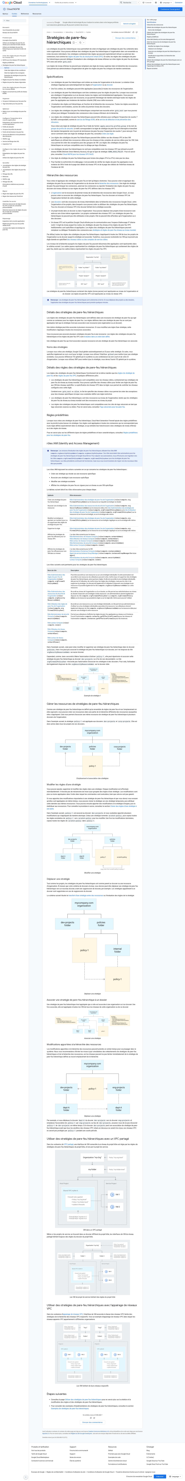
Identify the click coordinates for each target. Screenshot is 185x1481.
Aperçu (5, 14)
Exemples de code (114, 1457)
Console (148, 3)
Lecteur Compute (76, 560)
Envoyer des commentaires (126, 38)
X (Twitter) (150, 1457)
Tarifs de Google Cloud (39, 1454)
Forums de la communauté (79, 1450)
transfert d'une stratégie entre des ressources (86, 896)
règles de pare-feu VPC (67, 376)
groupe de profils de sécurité (62, 129)
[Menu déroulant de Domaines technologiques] (50, 2)
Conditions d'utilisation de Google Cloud (100, 1472)
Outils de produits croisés (64, 3)
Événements (151, 1454)
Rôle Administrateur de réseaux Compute (84, 536)
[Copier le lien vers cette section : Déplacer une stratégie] (72, 879)
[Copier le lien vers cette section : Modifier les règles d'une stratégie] (83, 784)
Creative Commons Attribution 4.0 (98, 1431)
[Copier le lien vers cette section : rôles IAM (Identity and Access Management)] (101, 443)
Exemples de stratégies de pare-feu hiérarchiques (70, 1409)
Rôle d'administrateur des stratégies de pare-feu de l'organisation (92, 500)
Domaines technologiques (38, 3)
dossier (110, 85)
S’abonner (160, 1476)
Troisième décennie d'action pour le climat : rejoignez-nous (135, 1472)
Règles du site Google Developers (81, 1433)
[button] (14, 60)
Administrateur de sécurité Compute (82, 557)
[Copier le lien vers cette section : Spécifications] (65, 77)
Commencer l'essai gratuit (170, 9)
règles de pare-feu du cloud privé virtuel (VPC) (85, 57)
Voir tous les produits (38, 1450)
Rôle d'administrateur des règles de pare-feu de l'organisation (56, 577)
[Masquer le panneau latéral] (26, 1477)
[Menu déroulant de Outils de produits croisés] (76, 2)
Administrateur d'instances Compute (82, 551)
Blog (148, 1450)
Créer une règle (107, 134)
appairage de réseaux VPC (73, 1314)
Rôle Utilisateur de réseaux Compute (82, 539)
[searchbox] (14, 20)
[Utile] (133, 32)
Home (49, 32)
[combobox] (129, 2)
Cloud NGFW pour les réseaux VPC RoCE (78, 154)
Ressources (37, 14)
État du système (75, 1461)
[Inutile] (136, 32)
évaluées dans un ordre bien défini (97, 337)
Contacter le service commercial (42, 1461)
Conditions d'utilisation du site (75, 1472)
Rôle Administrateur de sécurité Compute (84, 543)
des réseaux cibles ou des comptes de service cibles (87, 240)
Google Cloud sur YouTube (155, 1461)
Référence (25, 14)
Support (72, 1454)
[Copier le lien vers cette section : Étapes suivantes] (68, 1394)
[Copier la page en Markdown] (80, 42)
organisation (97, 85)
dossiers (57, 202)
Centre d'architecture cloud (117, 1461)
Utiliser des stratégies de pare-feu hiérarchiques (83, 1400)
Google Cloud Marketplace (40, 1457)
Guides (14, 14)
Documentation (58, 32)
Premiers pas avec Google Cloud (119, 1454)
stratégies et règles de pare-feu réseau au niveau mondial (114, 230)
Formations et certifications (117, 1464)
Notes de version (75, 1457)
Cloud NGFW (13, 9)
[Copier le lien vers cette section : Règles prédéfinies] (71, 415)
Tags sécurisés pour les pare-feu (112, 407)
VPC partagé (68, 1144)
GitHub (110, 1450)
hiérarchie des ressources (109, 183)
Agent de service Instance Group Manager (84, 553)
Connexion (178, 2)
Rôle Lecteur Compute (77, 545)
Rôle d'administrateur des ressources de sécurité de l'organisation (92, 506)
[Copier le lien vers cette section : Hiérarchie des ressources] (80, 175)
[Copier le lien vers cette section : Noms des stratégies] (70, 347)
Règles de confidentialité (55, 1472)
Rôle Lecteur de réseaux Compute (81, 541)
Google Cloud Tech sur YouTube (157, 1464)
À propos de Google (38, 1472)
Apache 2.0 (45, 1433)
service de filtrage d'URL (86, 120)
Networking (69, 32)
